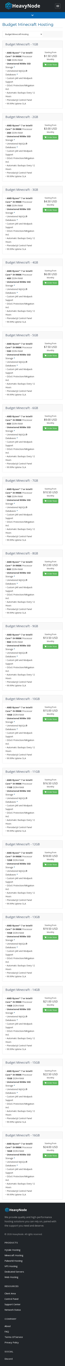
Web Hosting (11, 1277)
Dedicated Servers (14, 1271)
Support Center (13, 1304)
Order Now (52, 64)
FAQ (7, 1331)
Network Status (13, 1309)
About (8, 1326)
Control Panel (11, 1298)
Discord (9, 1358)
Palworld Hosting (14, 1260)
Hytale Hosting (12, 1249)
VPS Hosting (11, 1266)
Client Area (10, 1293)
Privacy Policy (12, 1342)
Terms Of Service (14, 1336)
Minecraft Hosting (14, 1255)
